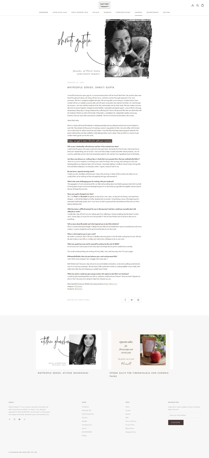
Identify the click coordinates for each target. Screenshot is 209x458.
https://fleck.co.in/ (111, 284)
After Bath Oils (60, 12)
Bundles (107, 12)
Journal (138, 12)
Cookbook (43, 12)
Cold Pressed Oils (80, 12)
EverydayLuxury (123, 12)
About (127, 407)
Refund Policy (130, 428)
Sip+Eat (96, 12)
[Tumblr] (24, 419)
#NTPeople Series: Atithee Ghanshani (63, 373)
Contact (128, 410)
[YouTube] (19, 419)
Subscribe (175, 422)
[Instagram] (14, 419)
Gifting (166, 12)
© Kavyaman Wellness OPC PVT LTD (23, 452)
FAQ (127, 417)
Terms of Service (131, 421)
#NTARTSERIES (153, 12)
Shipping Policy (131, 432)
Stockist (128, 414)
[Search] (197, 5)
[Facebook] (9, 419)
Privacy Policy (130, 425)
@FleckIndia (78, 286)
